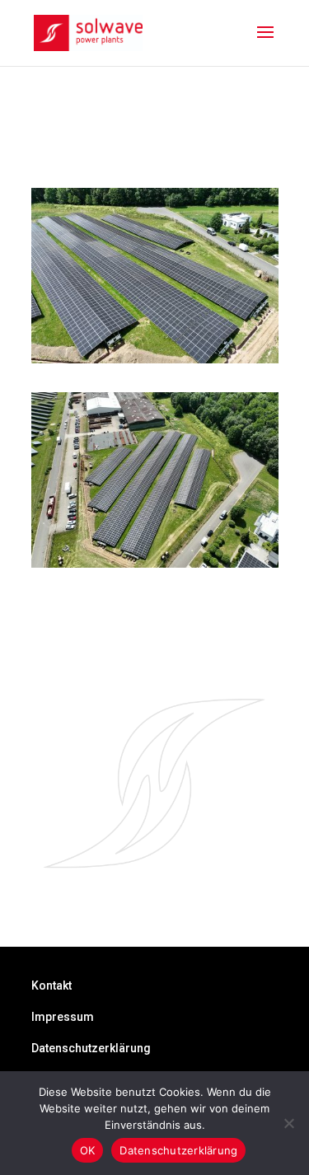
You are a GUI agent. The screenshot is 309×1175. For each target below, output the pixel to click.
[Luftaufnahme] (155, 360)
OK (88, 1150)
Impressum (62, 1016)
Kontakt (51, 985)
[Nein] (288, 1123)
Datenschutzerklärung (91, 1048)
